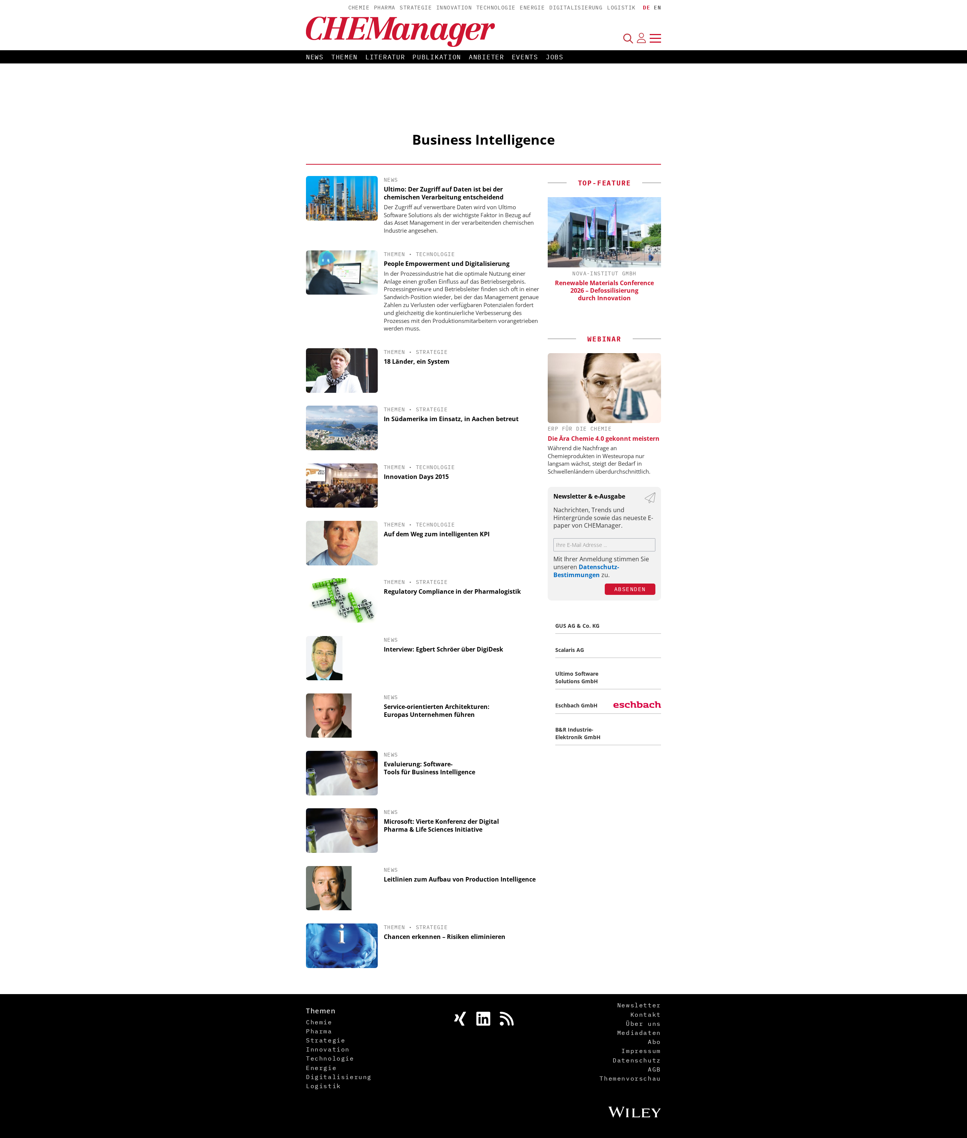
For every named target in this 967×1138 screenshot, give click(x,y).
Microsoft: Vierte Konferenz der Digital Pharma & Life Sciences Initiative (441, 825)
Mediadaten (639, 1032)
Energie (532, 7)
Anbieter (486, 57)
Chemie (358, 7)
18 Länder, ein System (417, 361)
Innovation (454, 7)
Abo (654, 1041)
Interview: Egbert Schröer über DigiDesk (443, 649)
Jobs (555, 57)
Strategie (416, 7)
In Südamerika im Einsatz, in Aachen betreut (451, 419)
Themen (344, 57)
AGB (654, 1069)
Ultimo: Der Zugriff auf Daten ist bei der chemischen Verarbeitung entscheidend (444, 193)
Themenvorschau (630, 1078)
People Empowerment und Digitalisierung (447, 263)
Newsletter (639, 1005)
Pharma (384, 7)
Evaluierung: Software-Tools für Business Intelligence (429, 768)
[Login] (641, 38)
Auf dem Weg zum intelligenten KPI (437, 534)
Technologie (495, 7)
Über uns (643, 1023)
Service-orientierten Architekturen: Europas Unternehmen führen (437, 711)
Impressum (641, 1051)
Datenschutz (637, 1060)
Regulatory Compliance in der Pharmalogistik (452, 591)
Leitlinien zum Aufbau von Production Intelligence (460, 879)
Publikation (436, 57)
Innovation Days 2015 (416, 476)
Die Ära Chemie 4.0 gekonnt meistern (604, 438)
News (315, 57)
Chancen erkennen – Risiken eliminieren (444, 937)
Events (525, 57)
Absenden (630, 589)
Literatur (385, 57)
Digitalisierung (575, 7)
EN (657, 7)
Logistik (621, 7)
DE (646, 7)
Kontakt (645, 1014)
